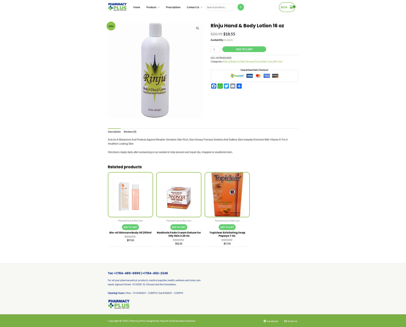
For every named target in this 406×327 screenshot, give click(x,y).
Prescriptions (173, 7)
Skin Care (277, 61)
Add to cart (244, 49)
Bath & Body (229, 61)
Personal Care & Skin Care (258, 61)
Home (136, 7)
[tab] (114, 131)
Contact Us (193, 7)
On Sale (240, 61)
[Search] (241, 7)
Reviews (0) (130, 131)
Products (151, 7)
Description (114, 131)
